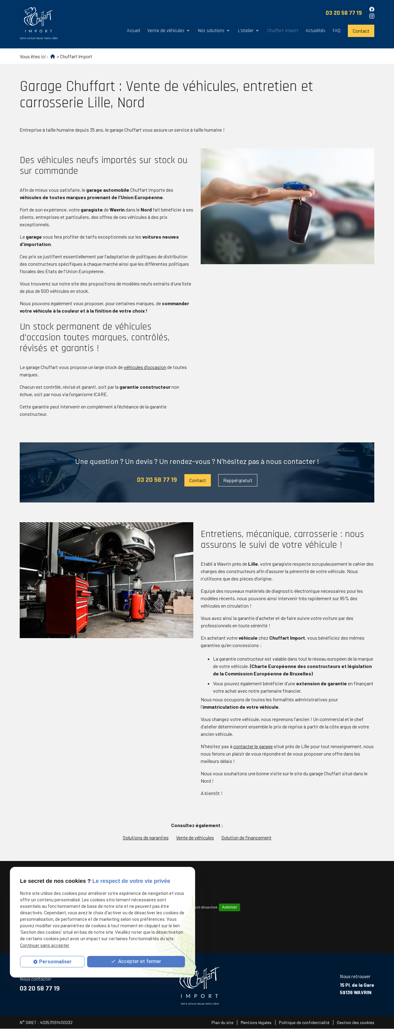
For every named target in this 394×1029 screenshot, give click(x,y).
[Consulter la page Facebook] (371, 9)
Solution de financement (246, 837)
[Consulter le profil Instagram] (371, 16)
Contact (361, 31)
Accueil (133, 30)
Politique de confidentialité (304, 1022)
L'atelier (246, 30)
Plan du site (222, 1022)
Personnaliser (55, 962)
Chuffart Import (282, 30)
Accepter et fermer (139, 961)
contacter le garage (253, 746)
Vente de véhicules (165, 30)
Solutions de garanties (146, 837)
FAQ (336, 30)
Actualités (315, 30)
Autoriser (229, 907)
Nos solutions (211, 30)
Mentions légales (256, 1022)
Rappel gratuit (237, 480)
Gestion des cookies (355, 1022)
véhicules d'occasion (145, 367)
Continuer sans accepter (44, 945)
